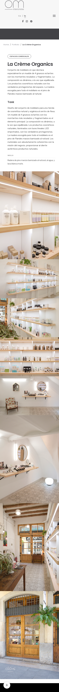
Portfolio (15, 44)
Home (6, 44)
